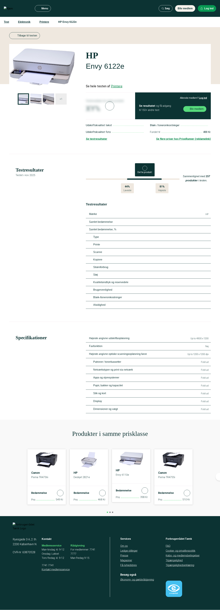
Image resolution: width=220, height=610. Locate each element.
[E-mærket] (174, 589)
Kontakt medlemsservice (56, 569)
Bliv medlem (185, 8)
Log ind (203, 98)
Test (6, 22)
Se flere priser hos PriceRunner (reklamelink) (183, 138)
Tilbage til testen (27, 35)
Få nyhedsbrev (128, 565)
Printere (44, 22)
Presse (124, 555)
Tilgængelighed (174, 560)
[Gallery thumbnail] (23, 99)
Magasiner (126, 560)
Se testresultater (96, 138)
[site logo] (17, 8)
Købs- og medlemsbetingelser (183, 555)
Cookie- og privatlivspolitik (180, 550)
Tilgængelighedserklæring (180, 565)
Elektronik (24, 22)
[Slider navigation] (107, 512)
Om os (124, 545)
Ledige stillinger (129, 550)
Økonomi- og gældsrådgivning (137, 579)
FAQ (168, 545)
